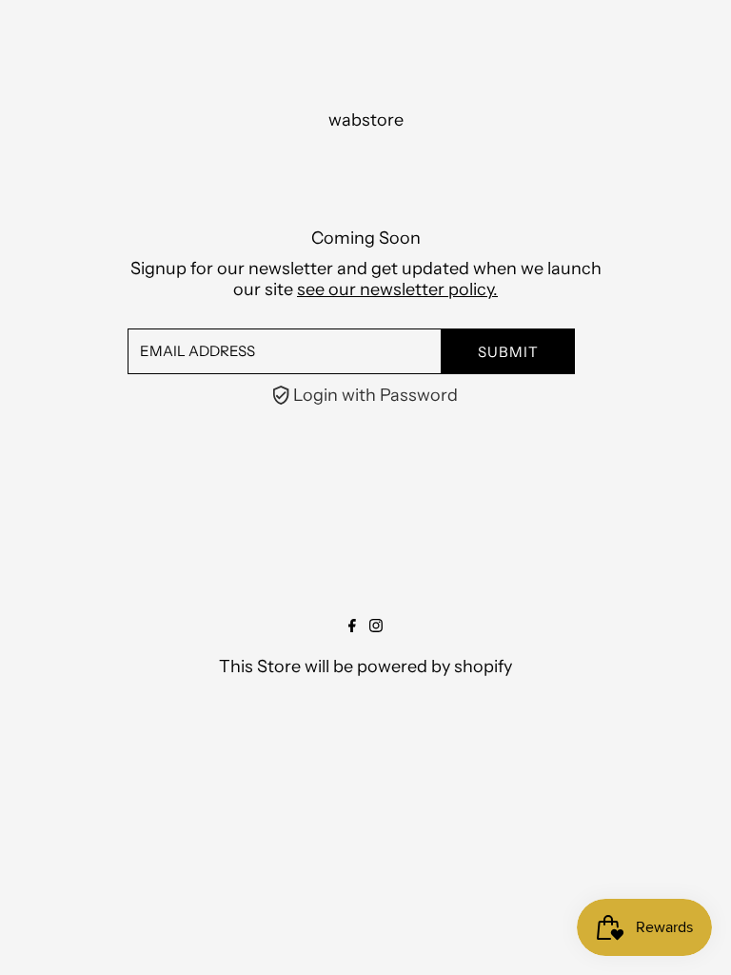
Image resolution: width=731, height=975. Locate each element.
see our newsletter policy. (397, 289)
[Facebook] (352, 626)
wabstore (366, 119)
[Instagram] (376, 626)
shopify (483, 666)
